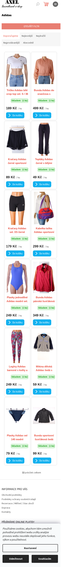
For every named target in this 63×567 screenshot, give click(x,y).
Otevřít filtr (31, 26)
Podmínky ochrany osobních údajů (19, 499)
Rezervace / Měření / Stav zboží (18, 503)
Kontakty (6, 512)
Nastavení (30, 548)
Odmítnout (16, 559)
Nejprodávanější (11, 42)
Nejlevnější (27, 36)
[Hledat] (37, 4)
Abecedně (28, 42)
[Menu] (55, 4)
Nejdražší (41, 36)
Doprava (6, 508)
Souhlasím (44, 559)
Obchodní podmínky (12, 495)
